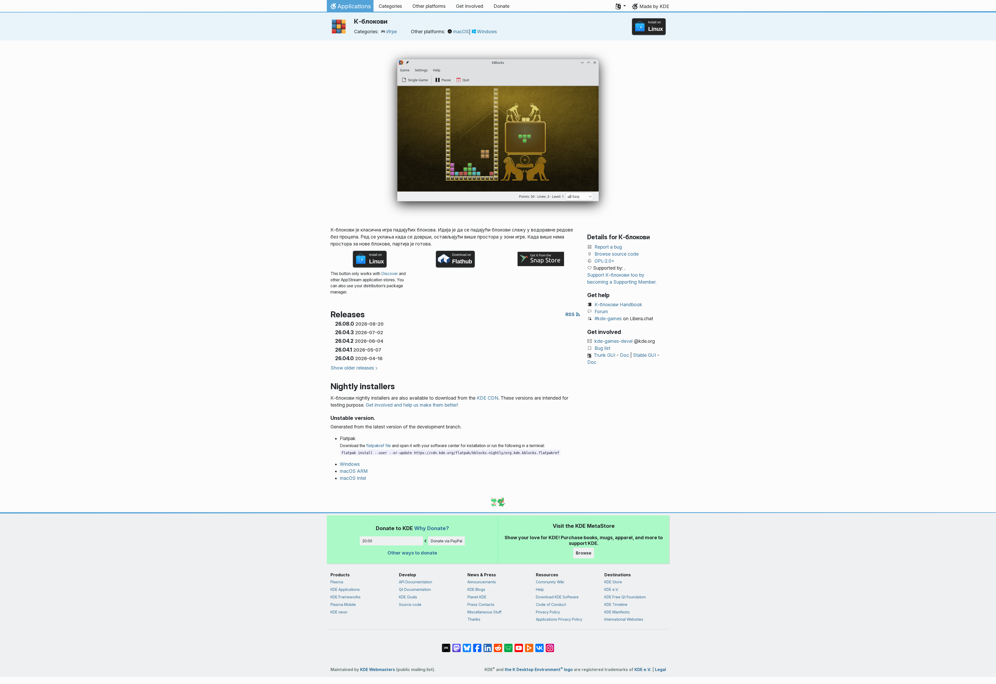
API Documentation (415, 582)
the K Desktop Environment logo (538, 669)
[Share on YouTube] (519, 645)
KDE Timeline (615, 604)
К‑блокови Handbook (618, 304)
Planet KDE (476, 597)
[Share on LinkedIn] (487, 645)
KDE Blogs (476, 589)
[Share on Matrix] (446, 645)
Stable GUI (644, 355)
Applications (350, 7)
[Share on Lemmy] (508, 645)
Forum (601, 311)
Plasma (336, 582)
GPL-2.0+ (604, 261)
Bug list (602, 348)
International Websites (623, 619)
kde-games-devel (613, 341)
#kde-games (608, 318)
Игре (391, 31)
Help (540, 589)
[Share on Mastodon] (456, 645)
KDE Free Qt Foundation (625, 597)
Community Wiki (550, 582)
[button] (620, 6)
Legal (660, 669)
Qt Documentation (415, 589)
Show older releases (352, 368)
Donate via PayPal (446, 541)
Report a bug (608, 247)
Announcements (481, 582)
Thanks (473, 619)
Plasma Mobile (343, 604)
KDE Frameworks (345, 597)
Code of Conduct (551, 604)
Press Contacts (480, 604)
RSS (570, 314)
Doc (624, 355)
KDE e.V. (611, 589)
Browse (583, 553)
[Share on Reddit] (498, 645)
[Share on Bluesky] (467, 645)
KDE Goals (408, 597)
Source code (410, 604)
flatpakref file (378, 445)
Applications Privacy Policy (559, 619)
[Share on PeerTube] (529, 645)
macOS (461, 31)
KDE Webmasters (377, 669)
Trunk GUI (604, 355)
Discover (389, 273)
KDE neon (338, 612)
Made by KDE (654, 6)
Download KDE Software (557, 597)
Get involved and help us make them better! (412, 405)
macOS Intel (353, 478)
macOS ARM (354, 471)
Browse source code (616, 254)
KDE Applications (345, 589)
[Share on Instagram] (550, 645)
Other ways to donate (412, 553)
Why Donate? (431, 528)
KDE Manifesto (617, 612)
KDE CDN (487, 398)
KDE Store (613, 582)
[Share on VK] (539, 645)
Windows (487, 31)
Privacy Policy (548, 612)
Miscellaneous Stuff (484, 612)
